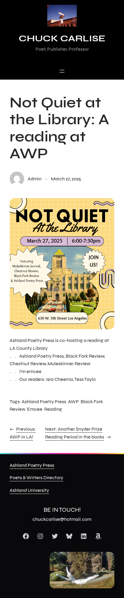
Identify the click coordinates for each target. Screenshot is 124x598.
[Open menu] (62, 71)
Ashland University (29, 490)
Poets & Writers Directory (36, 477)
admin (35, 179)
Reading (53, 409)
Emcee (34, 409)
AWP (73, 401)
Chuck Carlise (62, 38)
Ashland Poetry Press (44, 401)
